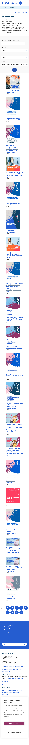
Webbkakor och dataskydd (8, 696)
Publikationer (6, 635)
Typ (2, 54)
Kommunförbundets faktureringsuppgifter (12, 666)
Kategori (3, 47)
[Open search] (20, 3)
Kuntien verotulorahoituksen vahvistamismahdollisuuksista (14, 255)
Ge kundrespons (6, 681)
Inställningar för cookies (14, 732)
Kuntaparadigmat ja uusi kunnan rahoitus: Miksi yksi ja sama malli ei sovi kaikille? (14, 174)
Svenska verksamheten (9, 638)
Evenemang (5, 632)
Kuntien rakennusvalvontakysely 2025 (14, 375)
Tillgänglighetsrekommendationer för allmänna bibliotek (14, 319)
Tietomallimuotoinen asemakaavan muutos (13, 204)
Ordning (3, 61)
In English (17, 12)
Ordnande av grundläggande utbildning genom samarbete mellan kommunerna (12, 149)
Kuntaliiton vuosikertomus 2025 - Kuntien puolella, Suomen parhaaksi (13, 549)
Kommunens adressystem (10, 231)
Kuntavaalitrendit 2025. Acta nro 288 (14, 597)
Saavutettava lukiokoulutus (10, 481)
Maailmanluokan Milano (14, 504)
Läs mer (6, 719)
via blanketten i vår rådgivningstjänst (13, 678)
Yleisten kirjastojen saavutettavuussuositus (14, 347)
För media (4, 684)
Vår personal (6, 629)
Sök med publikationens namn (10, 40)
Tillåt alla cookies (14, 723)
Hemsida (5, 7)
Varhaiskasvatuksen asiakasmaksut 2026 (13, 119)
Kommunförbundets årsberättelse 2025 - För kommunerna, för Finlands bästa (14, 568)
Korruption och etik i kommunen (13, 91)
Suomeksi (24, 12)
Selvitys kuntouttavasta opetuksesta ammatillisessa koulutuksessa (14, 405)
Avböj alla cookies (14, 727)
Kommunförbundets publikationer (10, 692)
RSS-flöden (5, 694)
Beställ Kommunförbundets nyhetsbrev (12, 690)
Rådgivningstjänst (7, 626)
